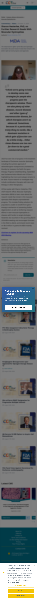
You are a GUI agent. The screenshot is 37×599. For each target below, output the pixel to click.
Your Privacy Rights (20, 585)
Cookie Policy (15, 582)
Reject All (20, 591)
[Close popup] (33, 288)
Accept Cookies (20, 595)
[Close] (34, 565)
